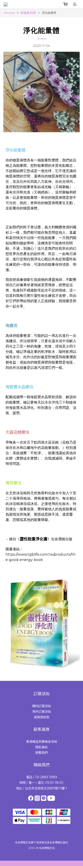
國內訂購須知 (41, 706)
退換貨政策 (41, 717)
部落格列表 (28, 12)
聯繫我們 (41, 753)
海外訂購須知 (41, 711)
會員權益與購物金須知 (41, 741)
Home (9, 12)
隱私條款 (41, 747)
